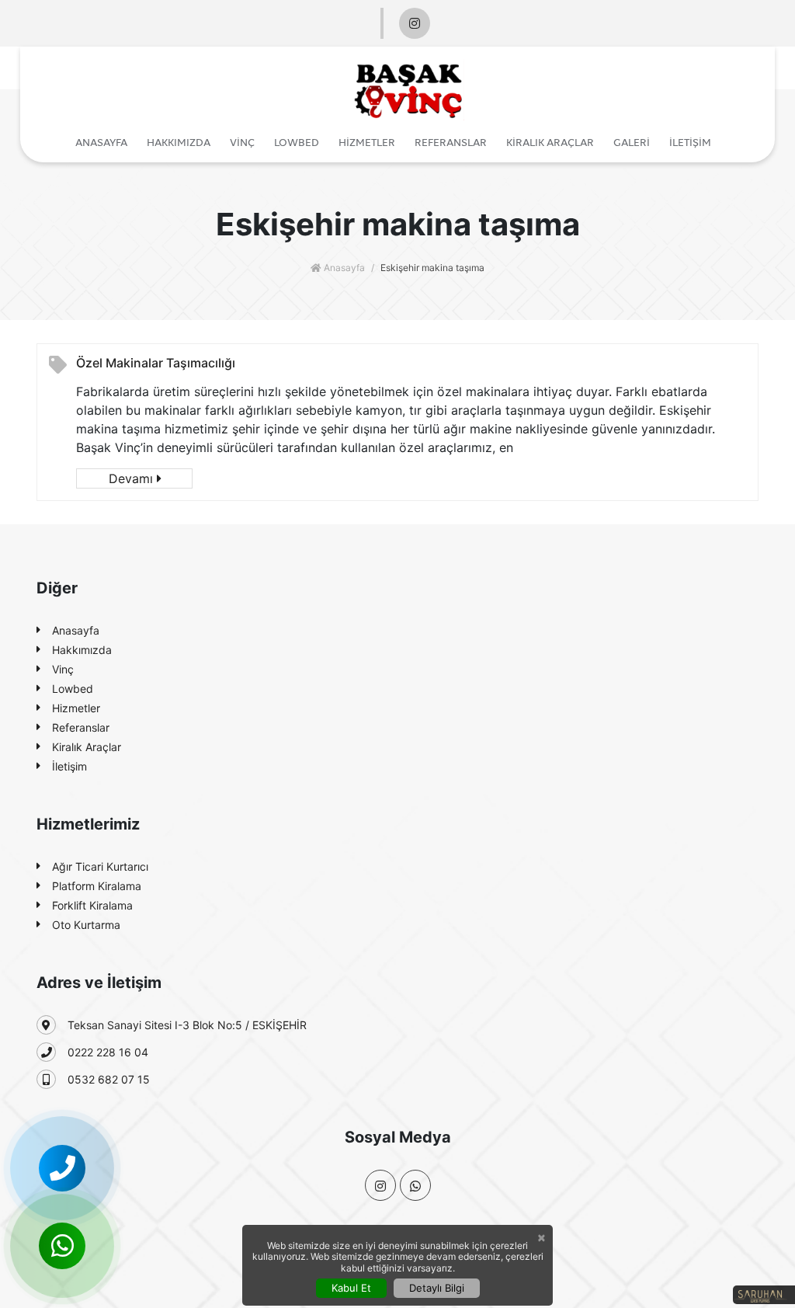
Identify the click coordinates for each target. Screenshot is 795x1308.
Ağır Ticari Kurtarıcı (100, 866)
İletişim (690, 142)
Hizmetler (366, 142)
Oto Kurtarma (86, 924)
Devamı (133, 478)
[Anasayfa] (409, 88)
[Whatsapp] (62, 1246)
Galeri (631, 142)
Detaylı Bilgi (436, 1288)
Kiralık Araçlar (550, 142)
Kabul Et (351, 1288)
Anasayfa (101, 142)
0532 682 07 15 (109, 1079)
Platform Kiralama (96, 885)
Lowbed (296, 142)
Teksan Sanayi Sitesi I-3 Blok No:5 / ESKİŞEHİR (187, 1024)
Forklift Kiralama (92, 905)
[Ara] (62, 1168)
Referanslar (451, 142)
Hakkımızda (178, 142)
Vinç (242, 142)
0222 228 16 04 (108, 1052)
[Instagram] (414, 23)
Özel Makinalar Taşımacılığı (155, 362)
